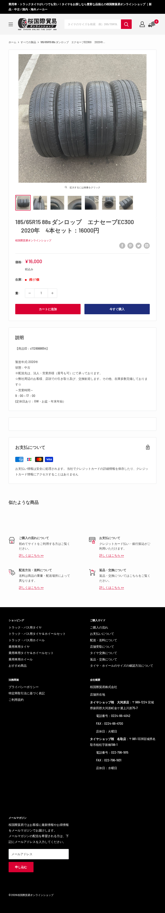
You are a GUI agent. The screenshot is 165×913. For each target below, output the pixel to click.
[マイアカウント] (142, 24)
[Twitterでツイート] (139, 246)
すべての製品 (28, 42)
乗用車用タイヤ (19, 646)
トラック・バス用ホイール (27, 640)
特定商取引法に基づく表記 (27, 693)
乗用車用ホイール (21, 659)
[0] (152, 24)
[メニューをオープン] (11, 24)
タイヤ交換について (103, 653)
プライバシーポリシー (24, 687)
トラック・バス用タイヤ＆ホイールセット (37, 633)
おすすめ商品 (18, 665)
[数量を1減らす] (29, 293)
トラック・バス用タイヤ (25, 627)
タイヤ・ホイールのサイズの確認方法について (121, 665)
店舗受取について (102, 646)
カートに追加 (48, 309)
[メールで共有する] (147, 246)
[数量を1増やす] (52, 293)
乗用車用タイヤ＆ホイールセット (31, 653)
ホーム (12, 42)
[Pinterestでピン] (130, 246)
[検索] (126, 24)
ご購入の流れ (99, 627)
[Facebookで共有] (122, 246)
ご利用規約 (16, 699)
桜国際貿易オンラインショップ (33, 240)
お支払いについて (102, 633)
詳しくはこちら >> (31, 555)
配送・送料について (103, 640)
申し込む (21, 867)
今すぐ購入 (117, 309)
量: (17, 293)
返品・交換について (103, 659)
